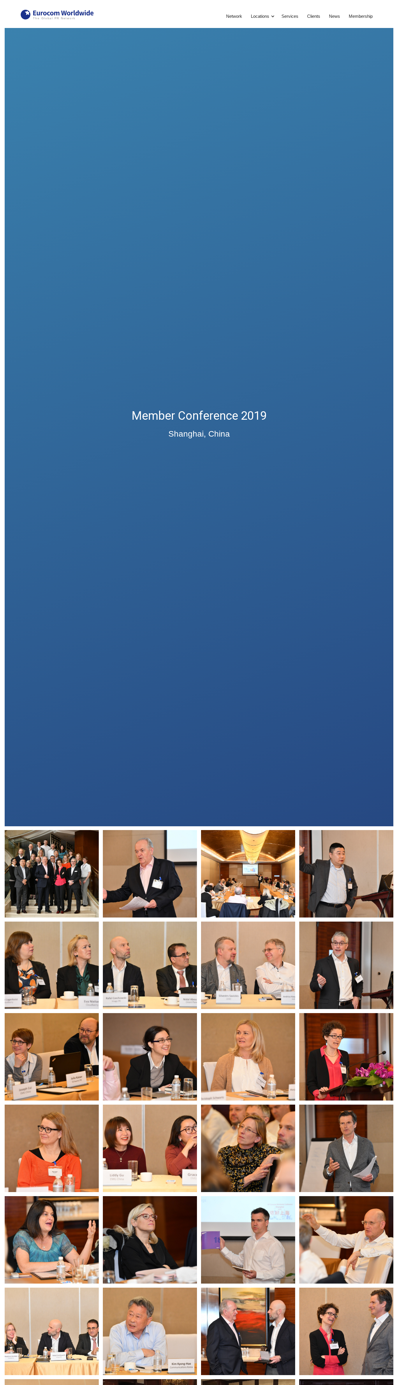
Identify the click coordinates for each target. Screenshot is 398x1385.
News (334, 16)
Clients (313, 16)
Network (234, 16)
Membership (361, 16)
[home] (57, 15)
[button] (261, 16)
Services (289, 16)
